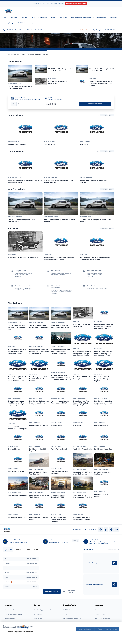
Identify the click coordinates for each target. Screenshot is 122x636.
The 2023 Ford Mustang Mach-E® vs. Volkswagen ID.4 (20, 87)
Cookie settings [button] (23, 628)
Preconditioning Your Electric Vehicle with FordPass (58, 519)
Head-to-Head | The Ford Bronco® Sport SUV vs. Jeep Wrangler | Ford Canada (103, 353)
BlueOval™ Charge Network (101, 495)
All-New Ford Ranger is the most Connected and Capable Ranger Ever (61, 351)
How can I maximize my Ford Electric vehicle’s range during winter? (25, 181)
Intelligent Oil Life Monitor (18, 144)
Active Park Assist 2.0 (59, 449)
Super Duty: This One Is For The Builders (39, 496)
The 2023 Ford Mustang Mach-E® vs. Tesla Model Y (101, 70)
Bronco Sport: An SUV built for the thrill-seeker (82, 473)
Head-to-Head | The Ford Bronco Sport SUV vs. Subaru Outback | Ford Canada (17, 379)
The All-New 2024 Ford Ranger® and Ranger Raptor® (102, 379)
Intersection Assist (101, 425)
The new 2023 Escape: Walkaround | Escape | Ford (17, 428)
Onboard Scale (49, 144)
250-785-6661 (108, 30)
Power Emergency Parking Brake (38, 518)
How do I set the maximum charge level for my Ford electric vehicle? (103, 403)
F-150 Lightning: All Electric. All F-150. (58, 496)
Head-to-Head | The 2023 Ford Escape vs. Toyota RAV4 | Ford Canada (95, 258)
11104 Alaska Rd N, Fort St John (36, 30)
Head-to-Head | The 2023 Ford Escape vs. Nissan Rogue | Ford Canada (100, 83)
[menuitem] (5, 17)
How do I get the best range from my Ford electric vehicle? (59, 181)
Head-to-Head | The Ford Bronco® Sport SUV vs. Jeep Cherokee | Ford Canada (82, 353)
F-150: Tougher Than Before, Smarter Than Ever (82, 496)
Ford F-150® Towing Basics (82, 449)
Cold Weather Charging (16, 471)
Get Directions (51, 592)
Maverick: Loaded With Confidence (102, 473)
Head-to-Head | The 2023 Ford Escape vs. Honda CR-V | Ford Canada (39, 351)
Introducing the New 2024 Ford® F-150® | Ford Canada (38, 379)
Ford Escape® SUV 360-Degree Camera (38, 450)
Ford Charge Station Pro (103, 449)
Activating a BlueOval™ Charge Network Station (81, 518)
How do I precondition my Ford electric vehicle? (94, 181)
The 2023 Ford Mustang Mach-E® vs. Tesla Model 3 (60, 70)
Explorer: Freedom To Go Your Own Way (38, 473)
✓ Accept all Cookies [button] (84, 629)
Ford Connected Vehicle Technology (59, 472)
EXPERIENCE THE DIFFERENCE (76, 3)
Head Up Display (14, 449)
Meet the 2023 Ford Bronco (17, 495)
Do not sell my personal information (20, 631)
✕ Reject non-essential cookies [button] (107, 629)
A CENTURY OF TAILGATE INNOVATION (57, 82)
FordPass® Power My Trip (17, 517)
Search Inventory (95, 104)
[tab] (8, 549)
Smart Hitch (84, 144)
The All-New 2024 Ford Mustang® (81, 378)
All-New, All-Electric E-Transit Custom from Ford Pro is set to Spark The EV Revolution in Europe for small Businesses (60, 377)
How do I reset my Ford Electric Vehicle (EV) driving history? (81, 403)
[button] (9, 23)
